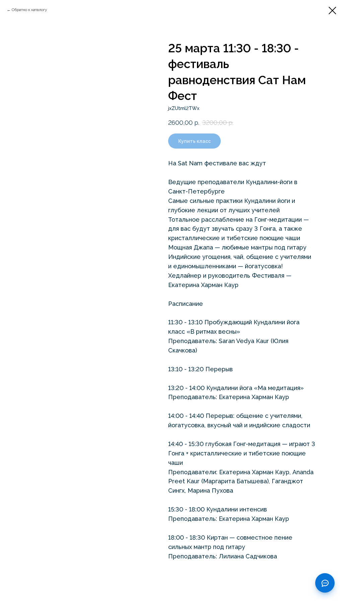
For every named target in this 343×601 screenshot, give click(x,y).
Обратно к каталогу (29, 9)
